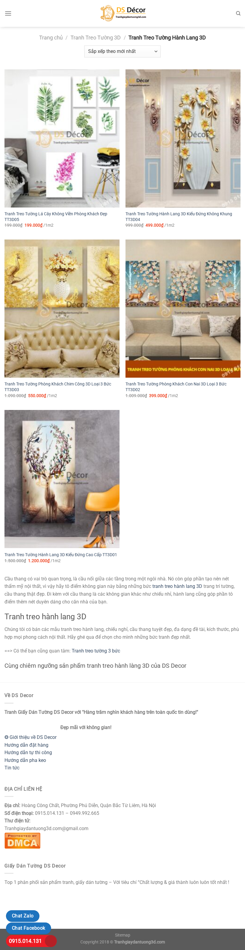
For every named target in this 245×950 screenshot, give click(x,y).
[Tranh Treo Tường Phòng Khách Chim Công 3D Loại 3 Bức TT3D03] (62, 309)
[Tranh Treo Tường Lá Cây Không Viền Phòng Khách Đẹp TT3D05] (62, 138)
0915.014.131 (25, 941)
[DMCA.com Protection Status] (22, 840)
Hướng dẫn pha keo (25, 760)
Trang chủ (51, 37)
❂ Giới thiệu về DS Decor (30, 737)
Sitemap (122, 935)
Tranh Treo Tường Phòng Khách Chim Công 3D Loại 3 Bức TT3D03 (57, 387)
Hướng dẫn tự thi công (28, 752)
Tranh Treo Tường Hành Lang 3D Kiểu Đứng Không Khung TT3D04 (178, 216)
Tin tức (11, 768)
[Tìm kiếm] (238, 13)
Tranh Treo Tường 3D (96, 37)
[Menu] (8, 13)
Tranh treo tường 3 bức (96, 651)
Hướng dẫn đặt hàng (26, 745)
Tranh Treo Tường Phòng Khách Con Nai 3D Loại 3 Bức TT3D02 (175, 387)
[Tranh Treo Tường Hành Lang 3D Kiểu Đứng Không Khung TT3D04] (183, 138)
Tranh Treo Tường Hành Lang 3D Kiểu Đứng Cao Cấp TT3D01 (60, 554)
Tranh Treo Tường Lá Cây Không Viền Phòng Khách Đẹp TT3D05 (55, 216)
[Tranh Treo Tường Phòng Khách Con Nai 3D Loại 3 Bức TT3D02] (183, 309)
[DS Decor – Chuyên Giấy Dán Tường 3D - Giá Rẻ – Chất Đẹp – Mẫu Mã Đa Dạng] (122, 13)
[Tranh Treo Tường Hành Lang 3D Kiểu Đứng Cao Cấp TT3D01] (62, 479)
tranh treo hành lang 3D (177, 586)
